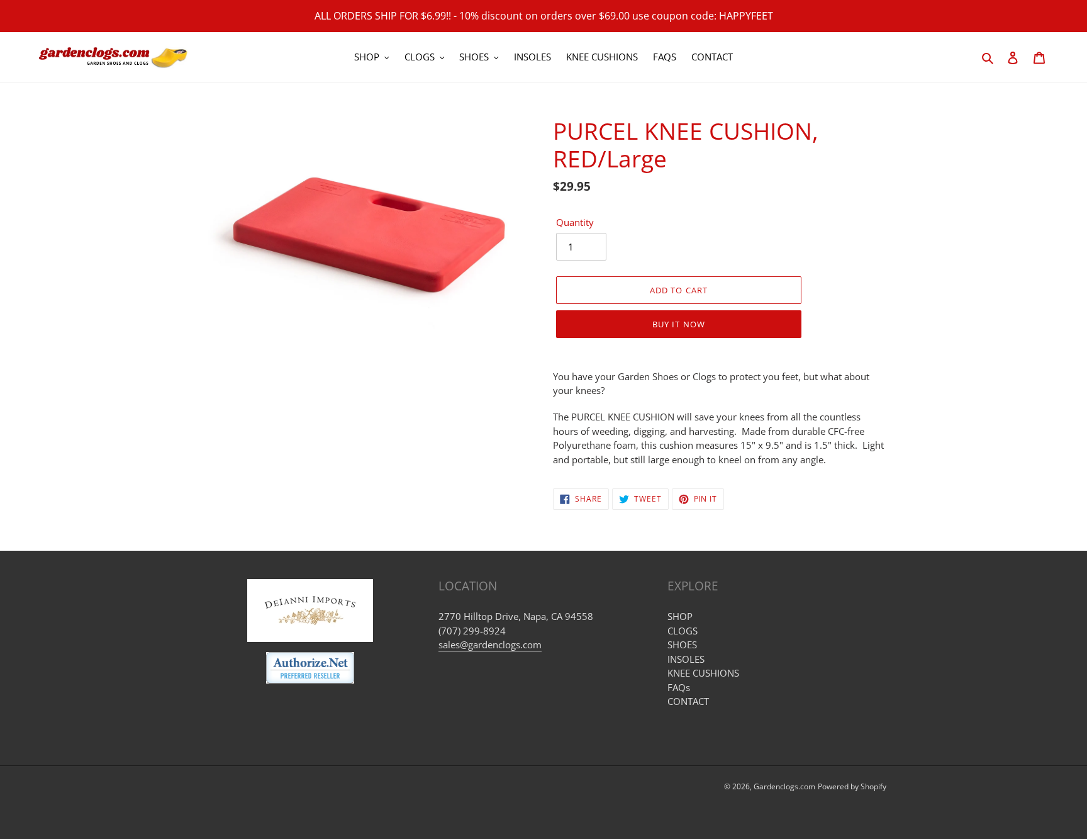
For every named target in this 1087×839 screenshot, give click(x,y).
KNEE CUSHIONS (703, 673)
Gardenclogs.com (784, 786)
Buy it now (678, 324)
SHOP (680, 616)
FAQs (678, 687)
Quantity (575, 222)
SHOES (682, 644)
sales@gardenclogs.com (490, 644)
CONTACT (688, 701)
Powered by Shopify (852, 786)
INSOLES (686, 659)
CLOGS (682, 630)
